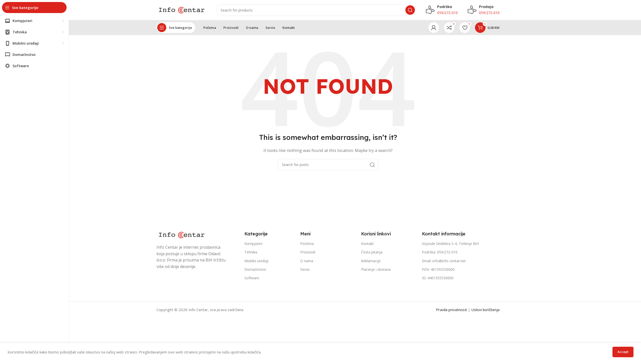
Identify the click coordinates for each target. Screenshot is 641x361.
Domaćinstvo (255, 269)
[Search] (410, 10)
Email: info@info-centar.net (444, 260)
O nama (306, 260)
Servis (305, 269)
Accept (622, 351)
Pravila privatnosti (451, 309)
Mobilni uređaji (256, 260)
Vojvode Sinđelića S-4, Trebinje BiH (450, 243)
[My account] (433, 28)
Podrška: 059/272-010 (439, 252)
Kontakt (367, 243)
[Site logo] (181, 9)
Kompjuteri (253, 243)
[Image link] (181, 234)
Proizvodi (307, 252)
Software (251, 278)
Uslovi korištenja (485, 309)
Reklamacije (371, 260)
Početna (307, 243)
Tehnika (250, 252)
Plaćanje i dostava (376, 269)
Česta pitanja (371, 252)
